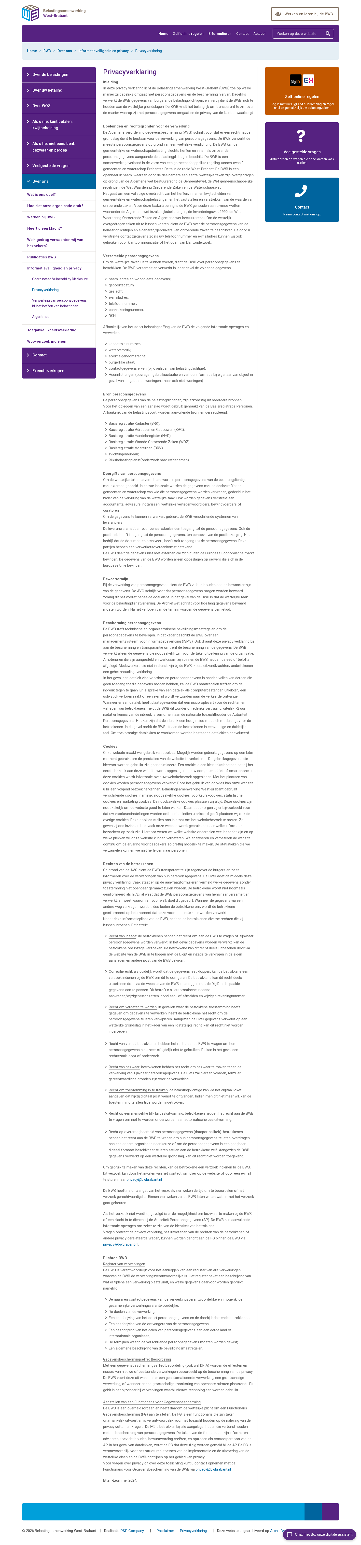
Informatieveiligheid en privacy (104, 51)
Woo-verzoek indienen (46, 341)
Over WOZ (41, 105)
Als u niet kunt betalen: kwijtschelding (52, 124)
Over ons (64, 51)
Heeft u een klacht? (44, 228)
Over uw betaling (47, 90)
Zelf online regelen (188, 34)
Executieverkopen (48, 370)
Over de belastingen (50, 74)
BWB (47, 51)
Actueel (259, 34)
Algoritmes (40, 317)
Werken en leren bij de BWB (309, 14)
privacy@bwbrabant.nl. (145, 1179)
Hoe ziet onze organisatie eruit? (55, 206)
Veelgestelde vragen (50, 165)
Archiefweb (279, 1531)
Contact (242, 34)
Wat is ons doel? (41, 194)
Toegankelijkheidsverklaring (51, 330)
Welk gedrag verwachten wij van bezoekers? (55, 243)
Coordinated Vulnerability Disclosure (60, 279)
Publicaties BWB (41, 257)
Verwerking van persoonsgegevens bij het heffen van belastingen (59, 303)
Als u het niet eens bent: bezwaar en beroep (53, 147)
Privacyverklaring (45, 290)
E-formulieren (219, 34)
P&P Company (132, 1531)
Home (163, 34)
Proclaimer (165, 1531)
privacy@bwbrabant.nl (120, 1244)
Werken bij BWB (41, 217)
